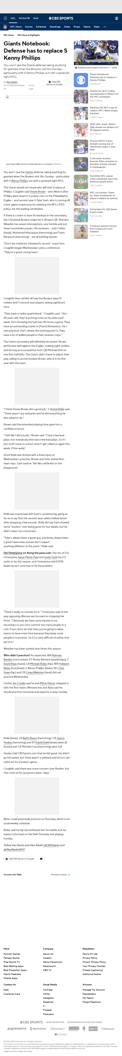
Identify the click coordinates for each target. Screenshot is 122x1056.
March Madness (12, 974)
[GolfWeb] (61, 1034)
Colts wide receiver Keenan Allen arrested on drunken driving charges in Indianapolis (103, 163)
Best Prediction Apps (15, 970)
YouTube (48, 989)
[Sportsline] (38, 1028)
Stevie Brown (38, 191)
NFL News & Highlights (29, 35)
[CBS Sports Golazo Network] (85, 1021)
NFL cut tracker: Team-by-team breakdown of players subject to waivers (104, 195)
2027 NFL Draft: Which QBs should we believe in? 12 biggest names (104, 127)
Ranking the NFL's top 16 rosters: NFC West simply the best (104, 110)
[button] (5, 18)
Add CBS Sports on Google (54, 83)
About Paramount (52, 962)
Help (6, 989)
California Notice (92, 971)
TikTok (46, 994)
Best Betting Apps (13, 966)
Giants (29, 172)
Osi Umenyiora (13, 553)
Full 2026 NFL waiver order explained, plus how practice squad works (104, 179)
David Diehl (42, 742)
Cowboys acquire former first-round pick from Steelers (103, 228)
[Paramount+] (57, 1028)
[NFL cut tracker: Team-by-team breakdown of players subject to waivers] (81, 198)
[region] (96, 52)
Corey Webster (35, 672)
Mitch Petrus (47, 683)
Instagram (48, 998)
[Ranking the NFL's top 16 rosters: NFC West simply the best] (81, 113)
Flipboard (48, 1014)
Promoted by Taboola (59, 875)
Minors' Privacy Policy (94, 962)
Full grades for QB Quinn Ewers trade (103, 211)
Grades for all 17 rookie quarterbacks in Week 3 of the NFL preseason (104, 93)
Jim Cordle (18, 683)
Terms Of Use (90, 954)
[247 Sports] (16, 1028)
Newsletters (89, 994)
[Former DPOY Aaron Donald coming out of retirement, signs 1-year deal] (81, 147)
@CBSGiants (51, 845)
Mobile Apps (10, 978)
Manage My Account (94, 989)
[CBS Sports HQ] (55, 1021)
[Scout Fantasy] (108, 1028)
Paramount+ (49, 966)
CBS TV (47, 970)
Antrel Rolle (57, 409)
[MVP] (93, 1027)
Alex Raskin (12, 82)
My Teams (88, 998)
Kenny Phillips (19, 181)
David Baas (10, 664)
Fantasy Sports (11, 958)
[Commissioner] (77, 1027)
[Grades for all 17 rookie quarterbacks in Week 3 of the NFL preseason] (81, 97)
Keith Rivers (30, 738)
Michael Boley (38, 664)
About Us (48, 954)
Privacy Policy (90, 958)
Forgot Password (92, 1002)
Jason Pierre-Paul (28, 557)
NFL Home (9, 35)
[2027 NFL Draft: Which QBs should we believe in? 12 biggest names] (81, 130)
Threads (47, 1010)
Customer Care (12, 994)
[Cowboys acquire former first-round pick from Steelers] (81, 232)
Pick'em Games (12, 954)
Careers (47, 958)
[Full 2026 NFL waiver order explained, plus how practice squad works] (81, 182)
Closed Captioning (93, 967)
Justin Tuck (50, 557)
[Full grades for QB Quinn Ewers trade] (81, 215)
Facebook (48, 1002)
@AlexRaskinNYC (14, 849)
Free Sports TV (12, 962)
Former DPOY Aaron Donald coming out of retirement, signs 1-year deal (102, 145)
